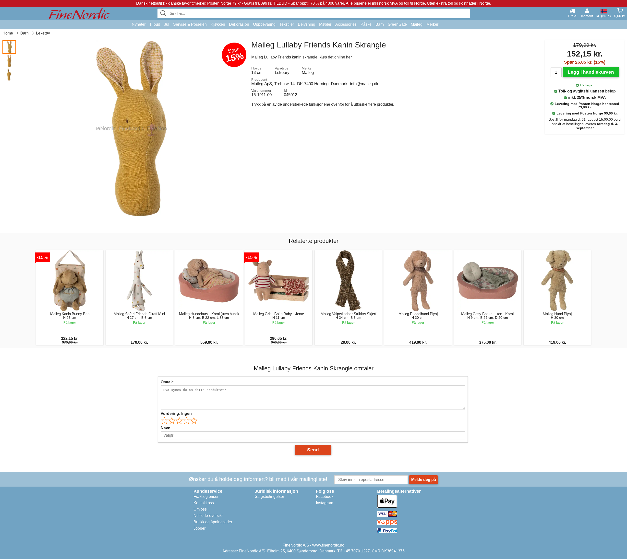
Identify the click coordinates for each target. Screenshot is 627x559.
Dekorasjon (239, 24)
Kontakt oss (203, 503)
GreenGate (397, 24)
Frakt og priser (205, 496)
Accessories (346, 24)
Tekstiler (286, 24)
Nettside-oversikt (208, 515)
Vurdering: (176, 413)
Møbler (325, 24)
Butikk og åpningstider (212, 522)
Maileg (416, 24)
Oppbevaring (264, 24)
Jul (166, 24)
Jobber (199, 528)
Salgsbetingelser (269, 496)
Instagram (324, 503)
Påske (366, 24)
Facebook (324, 496)
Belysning (306, 24)
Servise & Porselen (190, 24)
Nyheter (138, 24)
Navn (165, 428)
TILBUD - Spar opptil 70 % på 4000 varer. (309, 3)
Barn (379, 24)
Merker (432, 24)
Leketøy (282, 72)
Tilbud (154, 24)
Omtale (167, 382)
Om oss (200, 509)
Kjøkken (218, 24)
